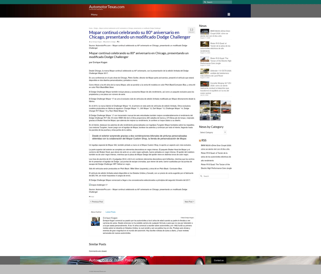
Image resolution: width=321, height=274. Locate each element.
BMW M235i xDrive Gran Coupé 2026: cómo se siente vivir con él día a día (215, 33)
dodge (92, 196)
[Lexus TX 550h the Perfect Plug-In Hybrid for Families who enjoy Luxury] (215, 117)
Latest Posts (110, 212)
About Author (96, 212)
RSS (204, 140)
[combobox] (213, 132)
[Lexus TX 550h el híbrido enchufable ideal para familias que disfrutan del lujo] (204, 117)
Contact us (219, 260)
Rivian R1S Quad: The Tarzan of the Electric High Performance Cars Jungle (215, 60)
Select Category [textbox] (206, 132)
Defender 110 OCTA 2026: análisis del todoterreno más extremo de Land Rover (216, 73)
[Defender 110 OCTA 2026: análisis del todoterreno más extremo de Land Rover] (204, 110)
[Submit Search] (205, 2)
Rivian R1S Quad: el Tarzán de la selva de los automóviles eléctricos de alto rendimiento (215, 47)
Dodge (113, 42)
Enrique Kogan (97, 42)
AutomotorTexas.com (107, 6)
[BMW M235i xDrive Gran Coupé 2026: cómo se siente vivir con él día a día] (204, 103)
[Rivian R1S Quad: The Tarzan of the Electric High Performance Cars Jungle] (225, 103)
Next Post (188, 201)
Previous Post (97, 201)
